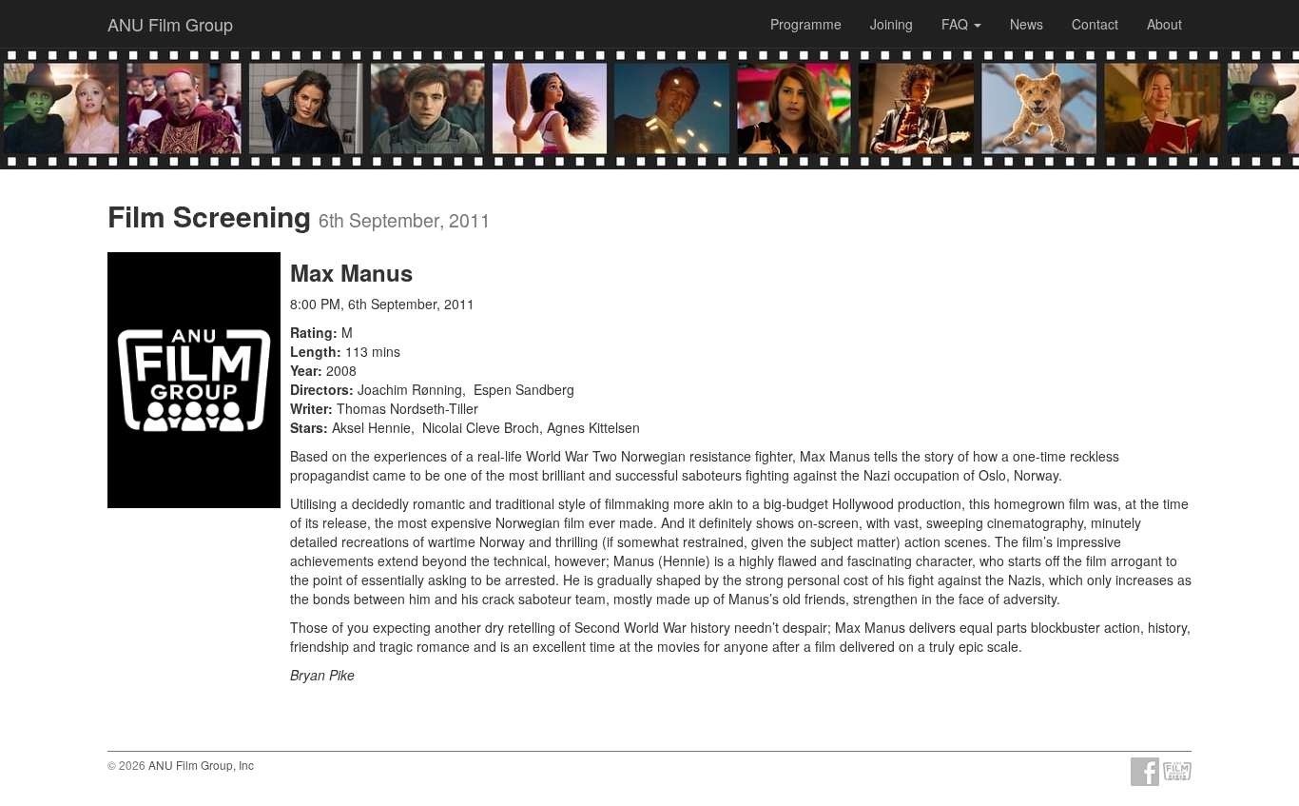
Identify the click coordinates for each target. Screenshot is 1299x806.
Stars (306, 427)
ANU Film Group (170, 23)
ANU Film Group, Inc (201, 765)
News (1026, 23)
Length (313, 351)
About (1164, 23)
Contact (1095, 23)
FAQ (956, 23)
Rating (311, 332)
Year (304, 370)
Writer (309, 408)
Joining (891, 23)
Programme (806, 23)
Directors (319, 389)
